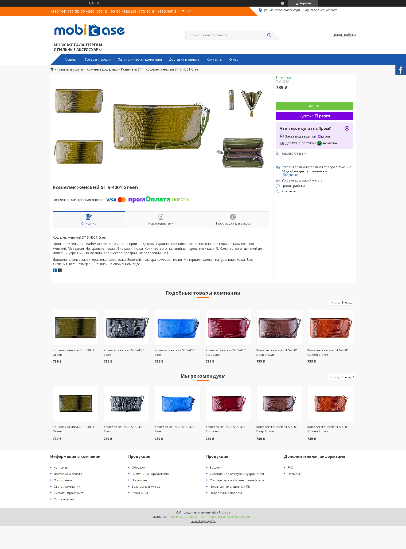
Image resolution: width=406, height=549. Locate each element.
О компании (63, 480)
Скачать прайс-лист (69, 493)
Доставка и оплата (184, 59)
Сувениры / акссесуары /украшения (237, 474)
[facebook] (55, 271)
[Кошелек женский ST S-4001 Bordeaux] (228, 328)
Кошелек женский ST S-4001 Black (124, 429)
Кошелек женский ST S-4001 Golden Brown (327, 429)
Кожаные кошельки (102, 69)
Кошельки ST (131, 69)
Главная (71, 59)
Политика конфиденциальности (231, 517)
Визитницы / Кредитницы (151, 474)
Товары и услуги (98, 59)
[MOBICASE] (91, 30)
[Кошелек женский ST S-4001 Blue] (177, 328)
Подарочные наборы (226, 493)
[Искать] (268, 35)
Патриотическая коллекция (140, 59)
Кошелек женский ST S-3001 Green (73, 429)
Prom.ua (224, 512)
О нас (233, 59)
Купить (314, 105)
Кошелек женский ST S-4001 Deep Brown (276, 429)
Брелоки (216, 467)
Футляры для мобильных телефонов (237, 480)
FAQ (290, 467)
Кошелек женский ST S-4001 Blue (175, 429)
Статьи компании (67, 486)
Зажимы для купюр (146, 486)
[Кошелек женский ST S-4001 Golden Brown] (330, 328)
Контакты (214, 59)
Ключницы (140, 493)
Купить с (306, 116)
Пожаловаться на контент (187, 517)
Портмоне (139, 480)
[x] (60, 271)
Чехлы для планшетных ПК (230, 486)
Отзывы (294, 474)
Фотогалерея (64, 499)
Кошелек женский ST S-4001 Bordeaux (226, 429)
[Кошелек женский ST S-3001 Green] (76, 328)
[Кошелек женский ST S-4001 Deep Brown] (279, 328)
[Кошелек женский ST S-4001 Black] (126, 328)
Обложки (138, 467)
